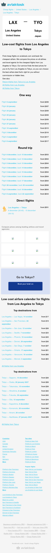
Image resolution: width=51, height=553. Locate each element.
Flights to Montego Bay (10, 487)
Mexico (4, 446)
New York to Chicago (32, 477)
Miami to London (8, 500)
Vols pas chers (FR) (40, 527)
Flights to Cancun (8, 480)
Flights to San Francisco (10, 469)
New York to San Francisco (34, 480)
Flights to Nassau (8, 477)
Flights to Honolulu (8, 472)
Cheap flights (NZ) (17, 537)
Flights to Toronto (8, 485)
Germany (5, 459)
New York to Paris (31, 472)
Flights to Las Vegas (32, 457)
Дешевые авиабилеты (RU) (14, 524)
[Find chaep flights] (25, 549)
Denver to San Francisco (10, 513)
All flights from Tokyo (10, 88)
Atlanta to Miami (7, 515)
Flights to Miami (30, 446)
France (4, 454)
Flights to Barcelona (31, 459)
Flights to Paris (30, 449)
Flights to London (31, 451)
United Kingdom (7, 449)
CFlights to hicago (31, 454)
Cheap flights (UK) (22, 534)
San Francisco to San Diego (11, 505)
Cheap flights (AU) (38, 534)
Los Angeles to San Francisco (12, 495)
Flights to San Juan (8, 482)
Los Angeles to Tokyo (9, 497)
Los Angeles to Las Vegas (34, 490)
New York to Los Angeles (33, 469)
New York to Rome (31, 474)
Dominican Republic (9, 451)
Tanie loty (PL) (9, 527)
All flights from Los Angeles (13, 85)
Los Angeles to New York (33, 487)
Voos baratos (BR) (31, 530)
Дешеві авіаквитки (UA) (36, 524)
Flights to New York (31, 441)
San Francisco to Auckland (11, 507)
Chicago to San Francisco (11, 510)
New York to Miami (31, 485)
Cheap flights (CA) (34, 537)
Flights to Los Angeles (32, 444)
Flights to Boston (8, 474)
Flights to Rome (30, 462)
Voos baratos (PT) (15, 530)
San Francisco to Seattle (10, 502)
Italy (3, 457)
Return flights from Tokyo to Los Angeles (18, 81)
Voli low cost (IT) (23, 527)
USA (4, 441)
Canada (5, 444)
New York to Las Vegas (33, 482)
